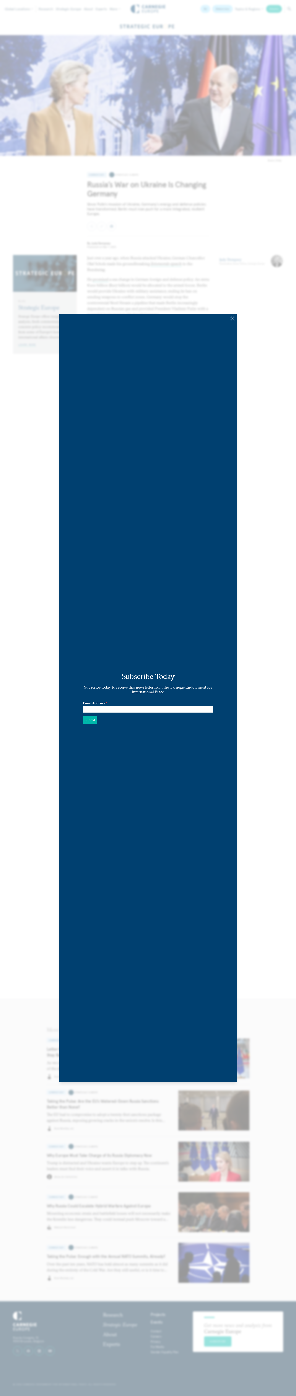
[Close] (232, 318)
